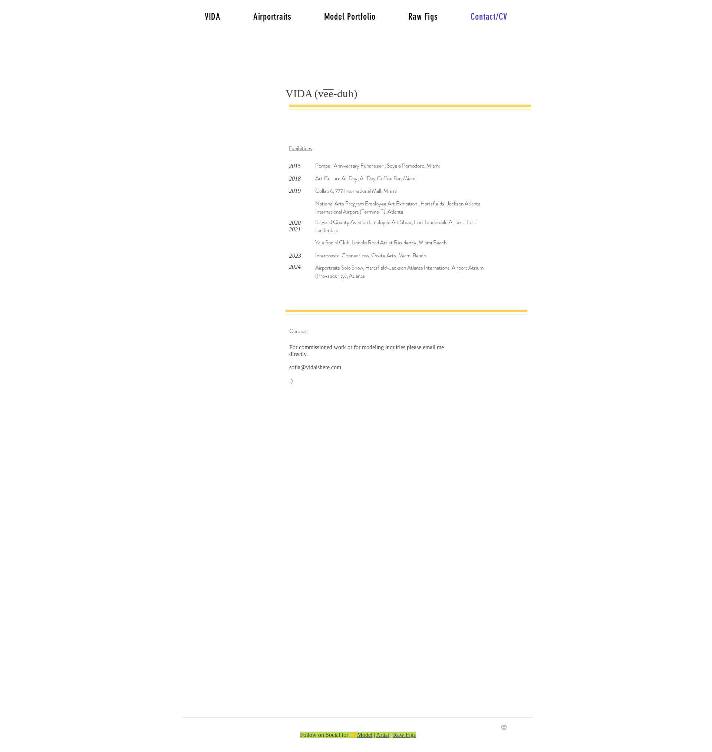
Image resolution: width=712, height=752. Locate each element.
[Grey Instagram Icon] (504, 727)
